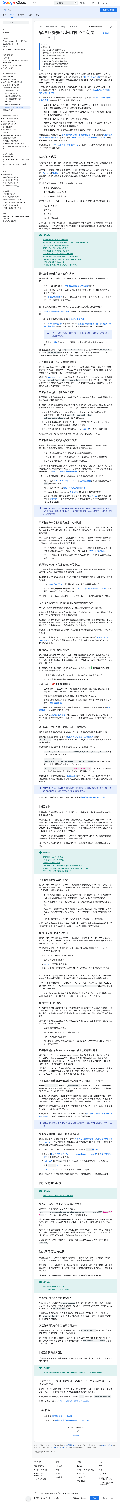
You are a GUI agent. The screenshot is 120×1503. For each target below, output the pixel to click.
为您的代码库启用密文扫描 (74, 488)
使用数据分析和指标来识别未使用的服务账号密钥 (61, 257)
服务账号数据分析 (55, 584)
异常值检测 (74, 492)
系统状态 (59, 1477)
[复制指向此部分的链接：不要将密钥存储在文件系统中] (72, 880)
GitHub (79, 1466)
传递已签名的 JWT (51, 1169)
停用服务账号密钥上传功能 (97, 1113)
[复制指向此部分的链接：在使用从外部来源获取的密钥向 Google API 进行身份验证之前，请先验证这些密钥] (55, 1384)
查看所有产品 (39, 1466)
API (92, 1149)
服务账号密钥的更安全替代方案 (76, 286)
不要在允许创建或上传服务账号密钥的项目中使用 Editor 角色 (65, 868)
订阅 (95, 1498)
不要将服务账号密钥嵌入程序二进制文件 (58, 254)
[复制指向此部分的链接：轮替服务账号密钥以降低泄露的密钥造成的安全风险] (95, 603)
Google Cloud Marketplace (39, 1474)
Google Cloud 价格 (41, 1470)
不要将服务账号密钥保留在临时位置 (56, 245)
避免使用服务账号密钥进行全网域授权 (57, 871)
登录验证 (56, 173)
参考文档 (21, 15)
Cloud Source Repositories (65, 481)
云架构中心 (81, 1477)
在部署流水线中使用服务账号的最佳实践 (72, 1420)
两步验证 (46, 173)
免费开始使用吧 (108, 10)
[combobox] (66, 3)
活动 (100, 1470)
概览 (4, 15)
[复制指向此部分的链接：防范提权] (52, 806)
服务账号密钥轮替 (55, 703)
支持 (57, 1470)
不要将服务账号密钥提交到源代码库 (56, 251)
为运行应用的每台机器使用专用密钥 (56, 1289)
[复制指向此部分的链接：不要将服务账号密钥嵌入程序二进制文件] (83, 522)
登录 (115, 3)
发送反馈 (106, 33)
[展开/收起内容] (49, 44)
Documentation (51, 27)
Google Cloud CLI (54, 377)
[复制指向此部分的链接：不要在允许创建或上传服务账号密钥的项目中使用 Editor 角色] (105, 1080)
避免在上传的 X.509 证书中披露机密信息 (58, 1196)
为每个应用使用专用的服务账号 (54, 1287)
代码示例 (80, 1473)
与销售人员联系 (40, 1479)
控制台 (85, 3)
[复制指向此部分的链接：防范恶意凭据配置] (64, 1352)
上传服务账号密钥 (57, 715)
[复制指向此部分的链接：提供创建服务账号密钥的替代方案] (76, 273)
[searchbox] (16, 22)
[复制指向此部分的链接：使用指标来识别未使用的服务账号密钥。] (83, 564)
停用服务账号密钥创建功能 (87, 324)
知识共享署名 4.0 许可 (70, 1445)
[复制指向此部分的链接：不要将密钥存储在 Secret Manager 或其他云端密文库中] (100, 1050)
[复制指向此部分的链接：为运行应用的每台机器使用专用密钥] (79, 1325)
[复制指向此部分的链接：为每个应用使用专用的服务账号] (74, 1298)
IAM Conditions (77, 138)
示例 (30, 15)
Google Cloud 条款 (71, 1493)
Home (41, 27)
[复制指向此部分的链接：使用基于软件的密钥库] (65, 1003)
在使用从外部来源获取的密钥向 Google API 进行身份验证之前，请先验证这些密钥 (73, 1372)
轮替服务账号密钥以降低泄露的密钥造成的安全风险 (62, 259)
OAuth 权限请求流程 (96, 551)
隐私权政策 (49, 1493)
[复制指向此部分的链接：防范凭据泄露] (58, 157)
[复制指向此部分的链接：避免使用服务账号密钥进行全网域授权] (81, 1134)
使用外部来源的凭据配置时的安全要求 (74, 1401)
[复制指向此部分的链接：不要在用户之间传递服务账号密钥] (76, 392)
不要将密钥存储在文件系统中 (54, 857)
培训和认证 (81, 1481)
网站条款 (59, 1493)
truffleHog (93, 496)
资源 (37, 15)
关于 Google (38, 1493)
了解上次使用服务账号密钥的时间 (92, 588)
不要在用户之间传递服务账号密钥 (55, 248)
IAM (10, 10)
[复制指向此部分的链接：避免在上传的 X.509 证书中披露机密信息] (84, 1204)
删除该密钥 (105, 508)
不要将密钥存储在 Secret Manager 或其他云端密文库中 (63, 866)
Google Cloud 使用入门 (85, 1470)
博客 (100, 1466)
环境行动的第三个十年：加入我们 (48, 1498)
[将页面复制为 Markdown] (49, 38)
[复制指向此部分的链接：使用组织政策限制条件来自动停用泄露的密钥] (88, 727)
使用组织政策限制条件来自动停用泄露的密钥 (59, 265)
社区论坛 (59, 1466)
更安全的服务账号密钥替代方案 (65, 145)
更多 (34, 3)
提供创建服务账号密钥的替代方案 (55, 240)
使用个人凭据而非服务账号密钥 (65, 471)
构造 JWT (48, 1161)
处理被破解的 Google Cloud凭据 (93, 797)
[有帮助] (107, 26)
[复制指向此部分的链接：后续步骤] (52, 1410)
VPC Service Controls (96, 138)
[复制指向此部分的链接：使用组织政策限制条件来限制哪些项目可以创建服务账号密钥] (104, 306)
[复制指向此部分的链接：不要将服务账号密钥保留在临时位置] (79, 362)
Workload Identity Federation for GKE (81, 1154)
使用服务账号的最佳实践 (61, 1416)
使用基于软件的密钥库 (51, 863)
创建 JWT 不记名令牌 (91, 77)
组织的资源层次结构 (54, 324)
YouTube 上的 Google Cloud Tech (106, 1484)
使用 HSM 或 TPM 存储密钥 (53, 860)
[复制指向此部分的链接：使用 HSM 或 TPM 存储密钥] (70, 933)
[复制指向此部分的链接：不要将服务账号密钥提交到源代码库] (79, 440)
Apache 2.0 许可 (106, 1445)
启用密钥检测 (85, 481)
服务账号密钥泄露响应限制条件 (80, 737)
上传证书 (85, 429)
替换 (55, 342)
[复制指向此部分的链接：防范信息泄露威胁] (64, 1183)
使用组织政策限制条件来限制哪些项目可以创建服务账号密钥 (65, 243)
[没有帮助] (110, 26)
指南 (12, 15)
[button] (15, 68)
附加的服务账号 (57, 1154)
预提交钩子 (54, 499)
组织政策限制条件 (55, 297)
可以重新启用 (71, 776)
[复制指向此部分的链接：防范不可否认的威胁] (66, 1251)
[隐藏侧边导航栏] (28, 1498)
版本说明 (59, 1473)
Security (62, 27)
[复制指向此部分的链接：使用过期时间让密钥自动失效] (72, 650)
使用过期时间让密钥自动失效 (54, 262)
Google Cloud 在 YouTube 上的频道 (105, 1478)
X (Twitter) (103, 1473)
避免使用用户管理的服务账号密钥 (76, 135)
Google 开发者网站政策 (59, 1447)
